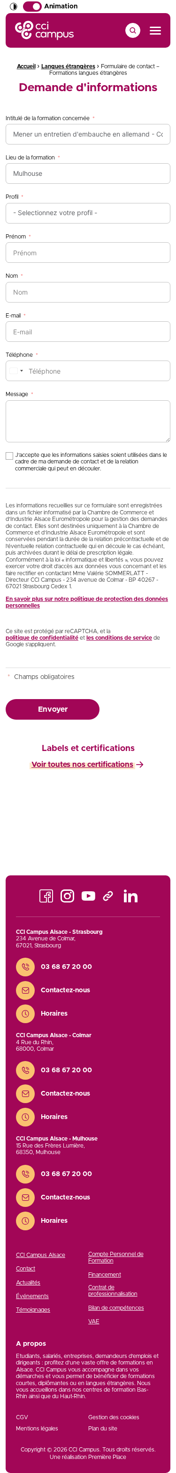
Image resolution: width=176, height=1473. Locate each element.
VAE (93, 1321)
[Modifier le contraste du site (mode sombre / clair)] (14, 6)
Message (17, 394)
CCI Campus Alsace (40, 1255)
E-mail (13, 315)
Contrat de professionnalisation (113, 1291)
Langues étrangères (68, 66)
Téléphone (19, 355)
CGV (22, 1417)
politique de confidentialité (42, 638)
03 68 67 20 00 (66, 967)
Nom (12, 276)
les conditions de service (119, 638)
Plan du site (102, 1428)
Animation (60, 6)
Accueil (26, 66)
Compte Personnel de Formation (116, 1257)
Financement (104, 1275)
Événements (32, 1296)
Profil (12, 197)
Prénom (16, 236)
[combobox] (16, 371)
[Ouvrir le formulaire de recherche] (132, 30)
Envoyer (53, 709)
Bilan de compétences (116, 1308)
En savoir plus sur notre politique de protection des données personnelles (87, 602)
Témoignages (33, 1310)
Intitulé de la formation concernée (48, 118)
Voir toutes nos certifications (82, 764)
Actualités (28, 1282)
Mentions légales (37, 1428)
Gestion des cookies (113, 1417)
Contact (25, 1268)
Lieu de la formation (30, 157)
